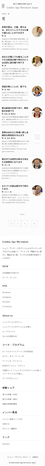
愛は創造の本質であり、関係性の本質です (15, 109)
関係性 (13, 114)
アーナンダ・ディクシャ (12, 361)
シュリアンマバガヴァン (12, 322)
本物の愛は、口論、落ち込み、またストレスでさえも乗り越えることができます (15, 29)
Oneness (6, 444)
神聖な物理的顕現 (9, 404)
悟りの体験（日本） (10, 394)
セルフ (6, 192)
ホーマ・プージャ (9, 277)
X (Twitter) (7, 306)
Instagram (6, 297)
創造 (6, 114)
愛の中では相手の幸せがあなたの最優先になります (15, 160)
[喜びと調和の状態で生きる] (22, 7)
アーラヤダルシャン (10, 378)
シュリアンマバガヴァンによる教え (16, 326)
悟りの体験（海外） (10, 399)
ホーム (9, 457)
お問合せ (35, 457)
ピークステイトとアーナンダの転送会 (17, 351)
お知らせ (6, 424)
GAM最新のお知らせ (10, 272)
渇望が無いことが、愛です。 (15, 86)
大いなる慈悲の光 (9, 336)
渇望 (8, 89)
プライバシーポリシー (22, 457)
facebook (6, 292)
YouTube (6, 301)
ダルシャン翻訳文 (9, 428)
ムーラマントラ (8, 331)
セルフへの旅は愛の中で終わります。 (15, 187)
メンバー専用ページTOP (12, 419)
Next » (22, 214)
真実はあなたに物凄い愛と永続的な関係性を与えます (15, 134)
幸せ (6, 165)
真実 (8, 138)
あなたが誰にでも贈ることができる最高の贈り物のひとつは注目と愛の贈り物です (15, 59)
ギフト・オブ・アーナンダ (13, 356)
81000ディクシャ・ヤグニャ (13, 365)
